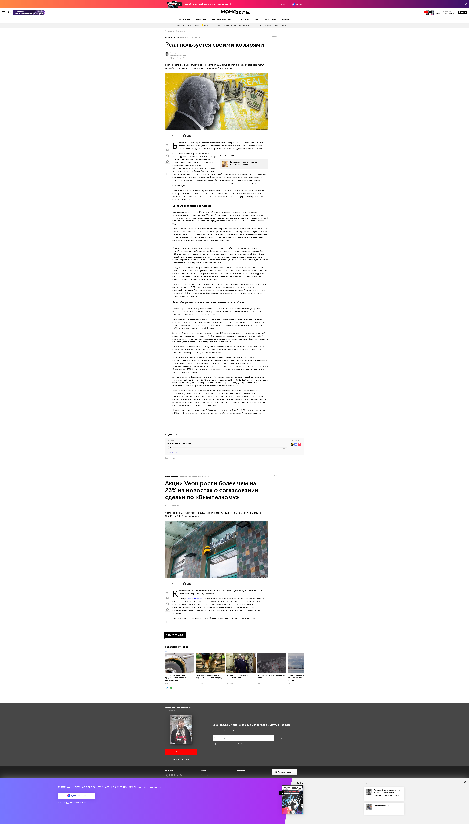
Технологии (243, 20)
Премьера (285, 25)
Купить (299, 4)
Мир (257, 20)
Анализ (218, 25)
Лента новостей (184, 25)
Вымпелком (202, 476)
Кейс (259, 25)
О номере (285, 4)
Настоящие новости (383, 806)
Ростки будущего (246, 25)
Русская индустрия (221, 20)
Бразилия (194, 38)
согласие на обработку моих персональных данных (247, 744)
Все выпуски (170, 458)
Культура (286, 20)
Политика (201, 20)
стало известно (195, 598)
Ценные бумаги (185, 476)
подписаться (450, 13)
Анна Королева (175, 53)
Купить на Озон (78, 796)
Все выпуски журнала (209, 775)
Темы (196, 25)
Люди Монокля (271, 25)
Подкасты (171, 434)
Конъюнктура (230, 25)
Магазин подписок (286, 772)
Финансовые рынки (172, 38)
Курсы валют (184, 38)
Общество (270, 20)
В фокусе (207, 25)
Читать (438, 13)
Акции (194, 476)
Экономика (184, 20)
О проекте (240, 775)
